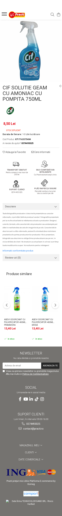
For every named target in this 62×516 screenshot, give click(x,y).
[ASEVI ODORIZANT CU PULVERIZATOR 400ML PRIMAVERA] (17, 299)
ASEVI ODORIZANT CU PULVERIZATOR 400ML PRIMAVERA (15, 322)
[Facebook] (20, 399)
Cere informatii (42, 152)
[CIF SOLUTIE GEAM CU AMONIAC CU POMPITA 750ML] (31, 51)
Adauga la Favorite (15, 152)
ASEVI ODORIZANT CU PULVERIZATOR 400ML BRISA (42, 322)
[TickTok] (36, 399)
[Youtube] (25, 399)
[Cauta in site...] (52, 15)
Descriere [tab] (10, 206)
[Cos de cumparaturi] (58, 15)
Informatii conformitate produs (18, 250)
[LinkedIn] (31, 399)
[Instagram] (42, 399)
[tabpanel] (31, 51)
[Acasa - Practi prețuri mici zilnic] (21, 14)
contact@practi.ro (33, 428)
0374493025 (33, 423)
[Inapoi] (59, 86)
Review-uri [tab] (13, 257)
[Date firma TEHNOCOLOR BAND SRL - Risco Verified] (31, 503)
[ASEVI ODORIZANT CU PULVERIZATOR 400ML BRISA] (45, 299)
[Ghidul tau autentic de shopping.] (31, 493)
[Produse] (5, 15)
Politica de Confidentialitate (35, 374)
